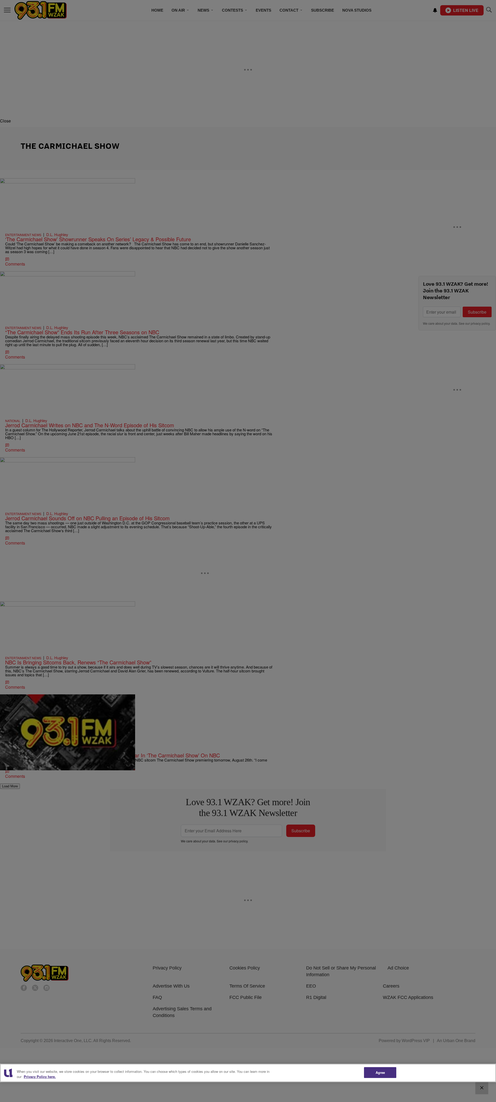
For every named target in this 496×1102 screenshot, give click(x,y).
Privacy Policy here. (40, 1076)
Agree (380, 1072)
